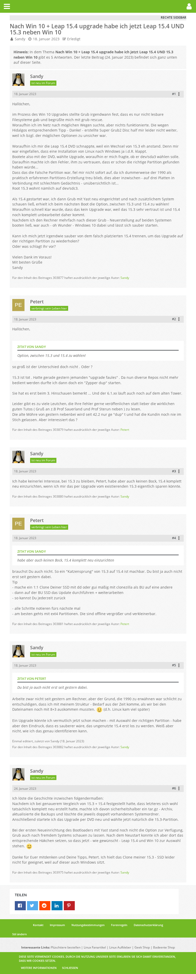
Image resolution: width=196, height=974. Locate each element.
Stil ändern (19, 934)
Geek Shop (142, 947)
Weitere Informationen (39, 968)
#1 (174, 94)
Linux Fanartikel (95, 947)
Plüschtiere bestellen (65, 947)
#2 (174, 319)
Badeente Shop (164, 947)
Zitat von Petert (31, 678)
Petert (124, 429)
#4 (174, 538)
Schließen (70, 968)
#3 (174, 471)
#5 (174, 665)
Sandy (20, 38)
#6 (174, 788)
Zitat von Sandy (31, 346)
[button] (7, 6)
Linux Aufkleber (120, 947)
